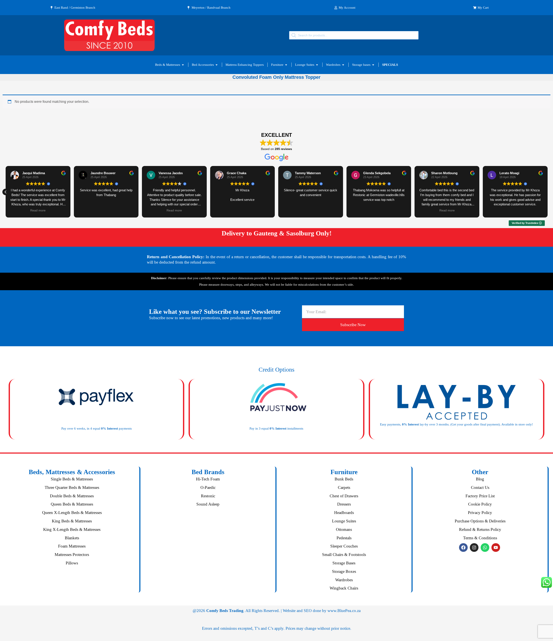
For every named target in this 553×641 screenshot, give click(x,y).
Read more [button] (38, 210)
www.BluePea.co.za (344, 610)
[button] (5, 192)
